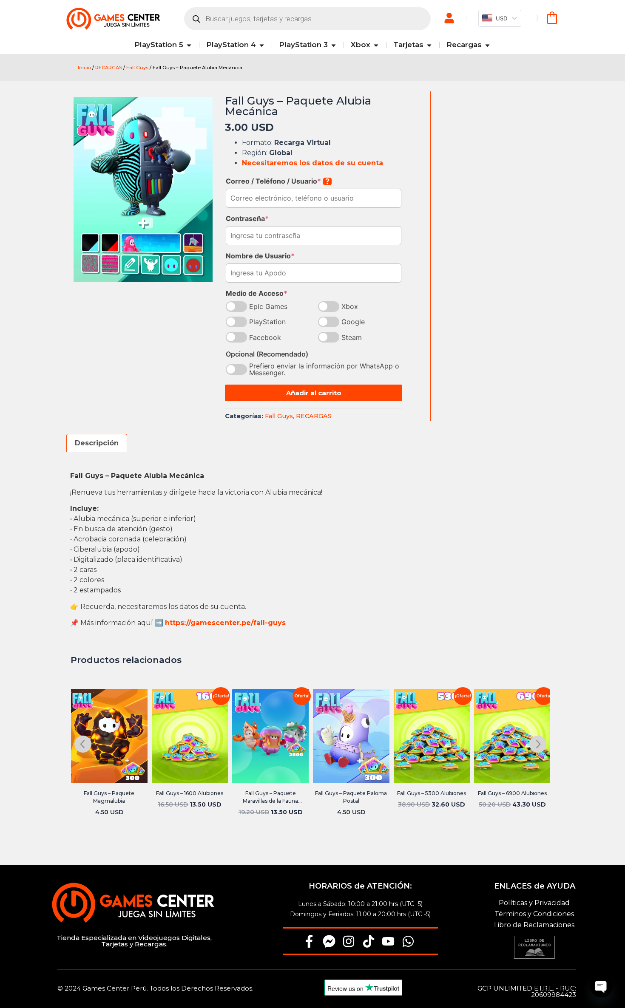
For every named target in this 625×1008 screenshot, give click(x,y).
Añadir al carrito (313, 393)
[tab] (96, 443)
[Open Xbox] (376, 45)
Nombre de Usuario (260, 256)
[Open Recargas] (487, 45)
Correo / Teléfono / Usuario (278, 181)
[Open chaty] (601, 985)
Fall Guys (137, 68)
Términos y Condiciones (534, 914)
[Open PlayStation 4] (261, 45)
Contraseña (247, 218)
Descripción (97, 443)
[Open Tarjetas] (429, 45)
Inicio (84, 68)
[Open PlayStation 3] (333, 45)
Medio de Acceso (256, 293)
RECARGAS (108, 68)
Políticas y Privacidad (534, 903)
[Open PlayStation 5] (189, 45)
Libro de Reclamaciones (534, 925)
